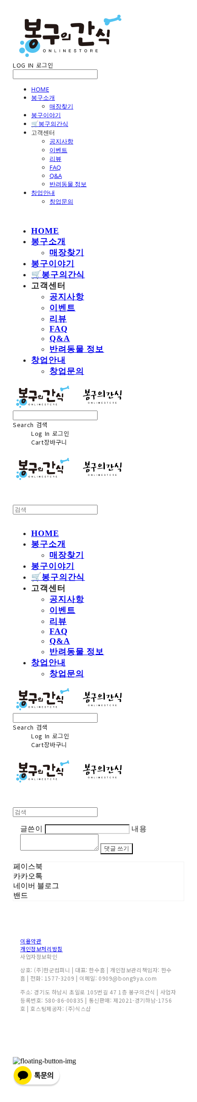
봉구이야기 (46, 115)
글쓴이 (31, 829)
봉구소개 (43, 97)
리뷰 (55, 158)
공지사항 (61, 141)
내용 (139, 829)
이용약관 (30, 941)
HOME (40, 89)
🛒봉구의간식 (49, 124)
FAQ (55, 167)
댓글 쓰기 (116, 848)
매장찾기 (61, 106)
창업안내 (43, 192)
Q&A (55, 175)
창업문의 (61, 201)
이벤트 (58, 150)
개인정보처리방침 (41, 949)
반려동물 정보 (68, 184)
